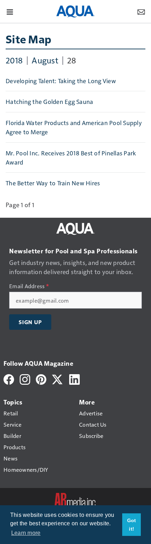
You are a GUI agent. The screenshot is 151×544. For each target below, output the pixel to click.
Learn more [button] (26, 533)
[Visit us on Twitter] (58, 378)
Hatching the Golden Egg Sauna (49, 101)
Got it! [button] (131, 525)
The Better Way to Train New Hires (53, 183)
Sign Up (30, 322)
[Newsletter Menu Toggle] (141, 11)
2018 (14, 60)
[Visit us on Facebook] (9, 378)
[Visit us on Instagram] (25, 378)
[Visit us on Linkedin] (74, 378)
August (45, 60)
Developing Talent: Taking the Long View (61, 81)
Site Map (28, 39)
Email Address (29, 286)
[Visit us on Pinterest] (41, 378)
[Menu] (10, 11)
